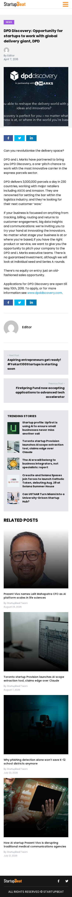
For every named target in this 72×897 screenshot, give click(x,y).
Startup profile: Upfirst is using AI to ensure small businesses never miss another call (39, 428)
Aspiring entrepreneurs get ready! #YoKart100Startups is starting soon (34, 364)
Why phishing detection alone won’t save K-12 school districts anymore (35, 761)
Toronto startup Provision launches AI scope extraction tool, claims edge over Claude (43, 446)
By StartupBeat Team (16, 603)
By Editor (9, 55)
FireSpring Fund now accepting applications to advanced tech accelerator (40, 392)
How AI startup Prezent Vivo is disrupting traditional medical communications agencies (35, 844)
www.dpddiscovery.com (44, 293)
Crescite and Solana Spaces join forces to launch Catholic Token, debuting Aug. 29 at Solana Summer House (43, 480)
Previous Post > (57, 383)
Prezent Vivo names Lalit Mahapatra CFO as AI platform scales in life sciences (35, 595)
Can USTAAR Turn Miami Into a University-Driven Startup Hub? (43, 497)
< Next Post (13, 355)
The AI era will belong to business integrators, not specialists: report (40, 463)
